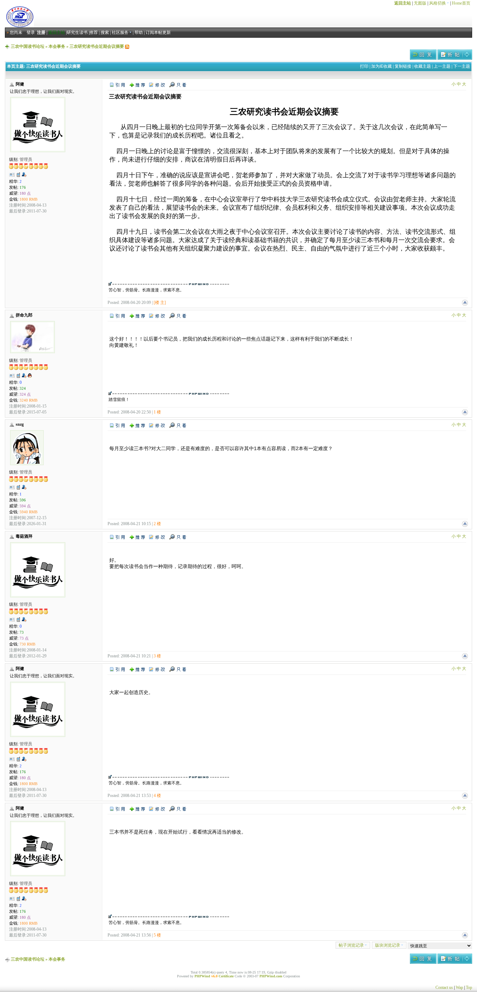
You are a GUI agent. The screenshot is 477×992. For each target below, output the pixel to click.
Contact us (444, 987)
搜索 (105, 32)
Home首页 (461, 3)
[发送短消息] (18, 174)
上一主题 (442, 66)
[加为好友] (24, 174)
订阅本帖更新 (158, 32)
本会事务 (57, 46)
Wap (459, 987)
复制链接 (403, 66)
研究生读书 (77, 32)
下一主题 (461, 66)
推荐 (93, 32)
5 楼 (157, 935)
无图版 (420, 3)
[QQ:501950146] (29, 376)
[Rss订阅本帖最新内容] (127, 46)
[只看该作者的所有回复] (177, 315)
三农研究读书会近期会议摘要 (96, 46)
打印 (364, 66)
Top (469, 987)
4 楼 (157, 795)
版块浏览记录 (387, 945)
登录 (31, 32)
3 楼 (157, 656)
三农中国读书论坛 (27, 46)
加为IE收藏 (381, 66)
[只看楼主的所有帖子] (177, 84)
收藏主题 (422, 66)
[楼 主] (160, 302)
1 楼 (157, 412)
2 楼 (157, 523)
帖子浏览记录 (351, 945)
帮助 (138, 32)
